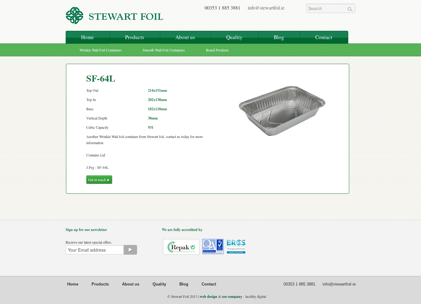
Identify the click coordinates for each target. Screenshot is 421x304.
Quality (234, 37)
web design (208, 296)
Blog (279, 37)
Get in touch (97, 179)
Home (87, 37)
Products (134, 37)
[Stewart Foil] (115, 19)
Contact (323, 37)
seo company (232, 296)
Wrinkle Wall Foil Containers (101, 49)
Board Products (217, 49)
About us (185, 37)
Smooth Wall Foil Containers (164, 49)
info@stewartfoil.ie (266, 7)
